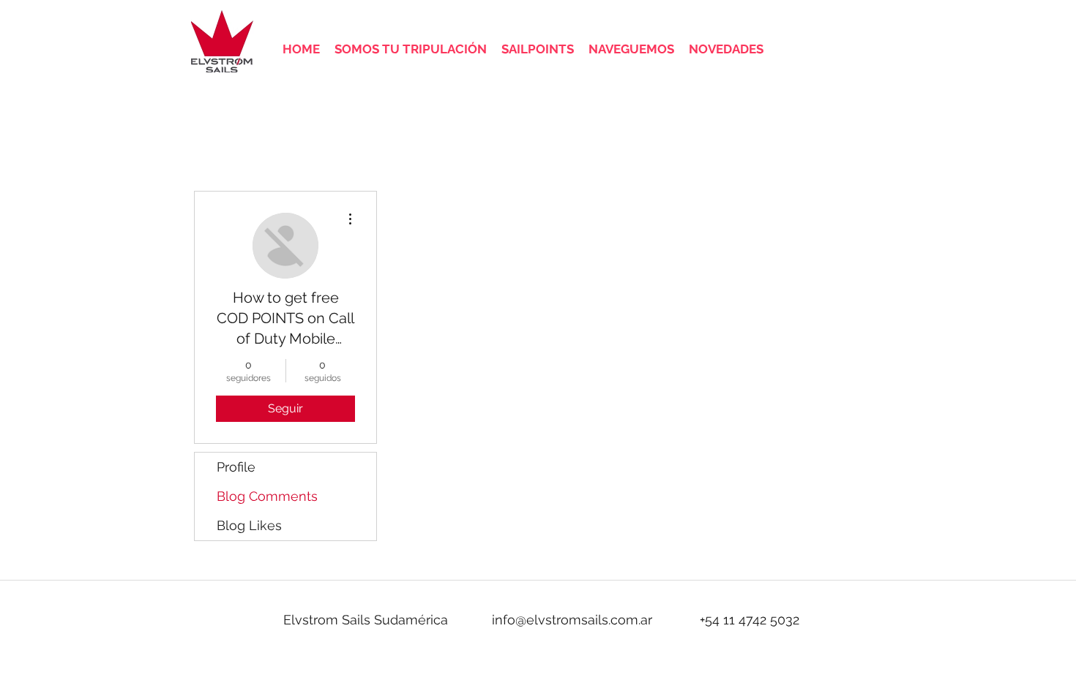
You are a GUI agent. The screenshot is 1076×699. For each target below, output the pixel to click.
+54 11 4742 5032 (749, 619)
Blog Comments (267, 496)
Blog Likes (249, 525)
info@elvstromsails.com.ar (572, 619)
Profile (236, 467)
